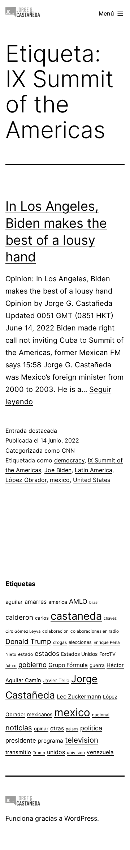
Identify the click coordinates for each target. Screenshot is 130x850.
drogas (60, 642)
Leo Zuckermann (79, 696)
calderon (19, 617)
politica (91, 728)
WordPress (80, 818)
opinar (41, 728)
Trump (39, 752)
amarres (36, 601)
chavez (110, 618)
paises (72, 728)
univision (76, 752)
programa (50, 740)
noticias (18, 727)
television (81, 739)
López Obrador (26, 479)
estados (47, 653)
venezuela (100, 752)
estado (25, 654)
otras (57, 728)
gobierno (32, 665)
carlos (42, 618)
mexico (60, 479)
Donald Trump (28, 641)
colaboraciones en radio (94, 631)
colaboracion (55, 631)
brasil (94, 602)
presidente (20, 740)
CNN (68, 450)
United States (91, 479)
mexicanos (39, 714)
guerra (97, 665)
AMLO (78, 601)
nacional (100, 714)
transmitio (18, 752)
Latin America (93, 470)
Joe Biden (58, 470)
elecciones (80, 642)
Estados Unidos (79, 654)
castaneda (76, 616)
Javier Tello (56, 680)
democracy (69, 460)
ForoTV (107, 654)
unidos (56, 752)
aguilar (14, 601)
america (57, 602)
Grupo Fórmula (68, 665)
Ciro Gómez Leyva (22, 631)
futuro (11, 665)
